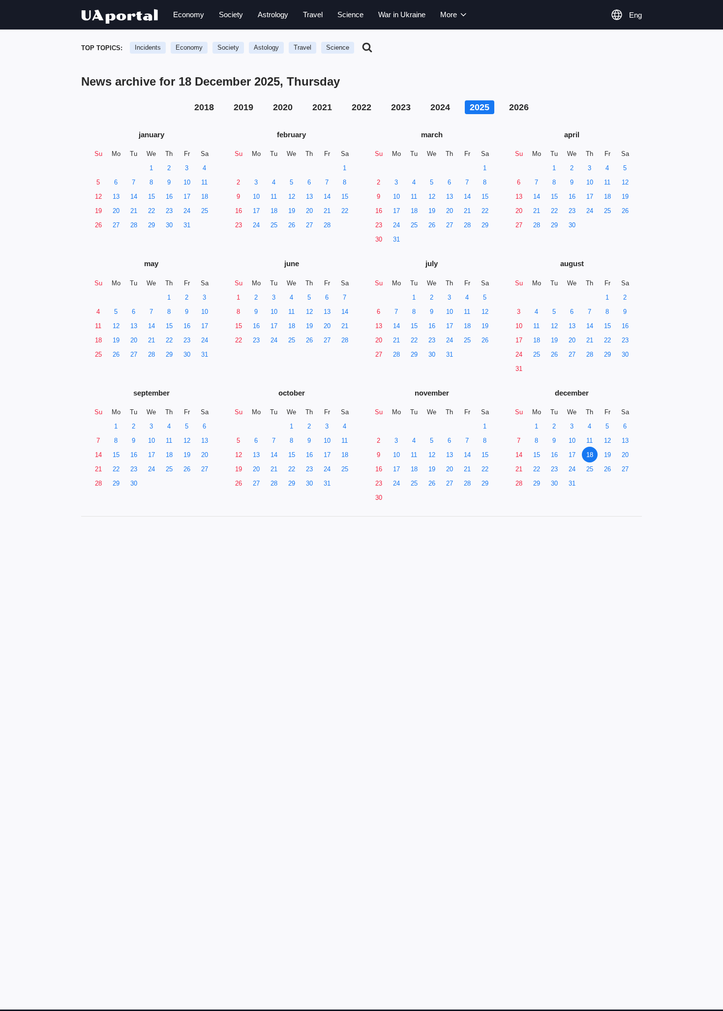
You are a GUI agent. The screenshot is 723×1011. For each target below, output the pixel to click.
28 (133, 225)
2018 (204, 107)
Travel (313, 14)
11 (204, 182)
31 (186, 225)
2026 (519, 107)
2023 (401, 107)
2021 (322, 107)
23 (169, 210)
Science (350, 14)
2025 (479, 107)
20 (116, 210)
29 (151, 225)
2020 (283, 107)
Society (231, 14)
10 (186, 182)
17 (186, 196)
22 (151, 210)
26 (98, 225)
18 (204, 196)
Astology (266, 47)
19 (98, 210)
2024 (440, 107)
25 (204, 210)
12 (98, 196)
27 (116, 225)
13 (116, 196)
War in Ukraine (401, 14)
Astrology (273, 14)
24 (186, 210)
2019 (243, 107)
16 (169, 196)
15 (151, 196)
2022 (361, 107)
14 (133, 196)
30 (169, 225)
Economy (188, 14)
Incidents (148, 47)
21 (133, 210)
